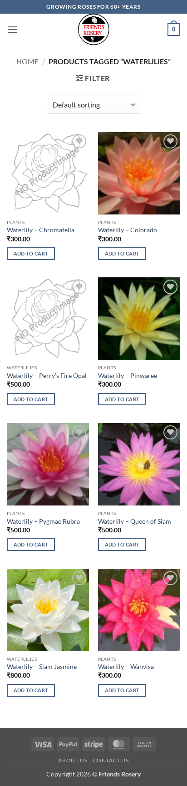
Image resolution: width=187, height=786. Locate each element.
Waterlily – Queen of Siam (134, 521)
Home (27, 61)
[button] (12, 29)
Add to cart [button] (31, 253)
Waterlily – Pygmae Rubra (43, 521)
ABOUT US (72, 760)
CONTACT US (111, 760)
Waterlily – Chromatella (40, 230)
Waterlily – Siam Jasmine (42, 666)
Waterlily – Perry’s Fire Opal (47, 375)
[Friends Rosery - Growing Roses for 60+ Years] (94, 30)
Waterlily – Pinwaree (127, 375)
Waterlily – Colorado (127, 230)
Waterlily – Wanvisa (126, 666)
